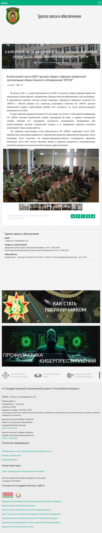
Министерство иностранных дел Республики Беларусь (26, 509)
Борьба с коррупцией (11, 455)
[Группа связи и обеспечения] (13, 16)
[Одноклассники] (78, 216)
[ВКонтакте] (73, 216)
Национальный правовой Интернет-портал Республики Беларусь (31, 522)
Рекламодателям (9, 459)
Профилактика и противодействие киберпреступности (27, 451)
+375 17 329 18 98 (9, 428)
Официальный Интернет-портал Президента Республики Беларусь (32, 501)
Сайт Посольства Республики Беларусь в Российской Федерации (31, 514)
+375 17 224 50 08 (9, 438)
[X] (83, 216)
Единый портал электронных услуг (17, 526)
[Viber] (88, 216)
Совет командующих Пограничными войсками (23, 471)
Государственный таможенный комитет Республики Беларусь (30, 518)
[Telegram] (93, 216)
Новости (65, 62)
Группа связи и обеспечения (49, 62)
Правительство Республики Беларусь (19, 505)
